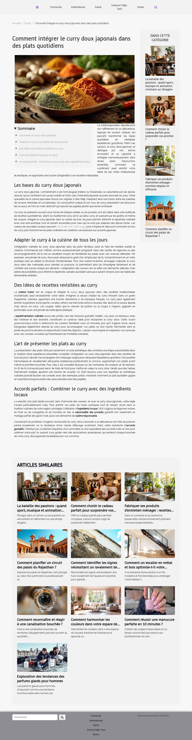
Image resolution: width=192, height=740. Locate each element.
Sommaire (26, 128)
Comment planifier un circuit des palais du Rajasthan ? (158, 232)
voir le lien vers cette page (71, 226)
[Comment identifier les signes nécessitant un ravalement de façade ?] (96, 543)
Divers (140, 7)
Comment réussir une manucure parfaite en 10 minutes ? (149, 621)
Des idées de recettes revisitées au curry (41, 148)
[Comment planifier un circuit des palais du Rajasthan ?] (160, 210)
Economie (56, 7)
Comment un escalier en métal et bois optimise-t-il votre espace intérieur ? (148, 567)
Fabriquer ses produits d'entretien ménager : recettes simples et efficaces (158, 184)
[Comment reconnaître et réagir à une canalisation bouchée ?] (42, 600)
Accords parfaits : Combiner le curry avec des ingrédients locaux (54, 161)
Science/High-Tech (119, 7)
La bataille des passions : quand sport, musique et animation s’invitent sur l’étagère (159, 84)
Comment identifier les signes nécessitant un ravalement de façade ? (94, 567)
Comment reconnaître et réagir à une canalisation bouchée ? (41, 621)
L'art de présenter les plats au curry (38, 155)
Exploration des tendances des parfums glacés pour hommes (40, 678)
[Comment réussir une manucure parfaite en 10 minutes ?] (150, 600)
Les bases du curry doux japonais (37, 135)
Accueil (16, 23)
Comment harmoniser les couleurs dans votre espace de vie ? (94, 624)
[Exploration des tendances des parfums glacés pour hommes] (42, 657)
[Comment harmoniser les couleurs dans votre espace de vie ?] (96, 600)
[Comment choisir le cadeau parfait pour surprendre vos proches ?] (160, 110)
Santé (98, 7)
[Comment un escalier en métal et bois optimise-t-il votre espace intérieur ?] (150, 543)
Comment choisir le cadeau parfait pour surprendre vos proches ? (159, 134)
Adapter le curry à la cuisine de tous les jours (43, 142)
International (78, 7)
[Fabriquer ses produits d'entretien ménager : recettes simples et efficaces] (160, 160)
